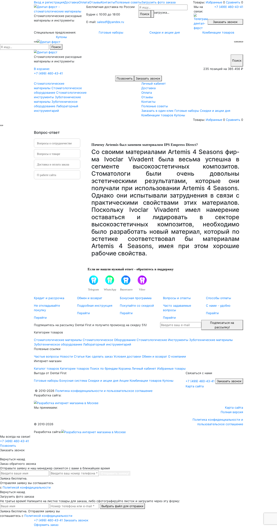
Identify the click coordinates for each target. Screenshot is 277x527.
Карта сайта (195, 386)
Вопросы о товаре (48, 153)
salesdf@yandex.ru (110, 22)
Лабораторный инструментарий (107, 344)
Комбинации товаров (218, 32)
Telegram (93, 289)
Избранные (214, 2)
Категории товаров (74, 368)
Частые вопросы (46, 356)
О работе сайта (46, 175)
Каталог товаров (46, 368)
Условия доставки (127, 356)
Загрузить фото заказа (159, 2)
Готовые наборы (111, 32)
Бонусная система (73, 380)
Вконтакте (126, 289)
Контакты (108, 2)
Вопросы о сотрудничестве (54, 143)
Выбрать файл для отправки (122, 506)
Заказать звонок (225, 22)
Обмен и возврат (154, 356)
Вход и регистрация (49, 2)
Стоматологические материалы (58, 340)
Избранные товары (171, 368)
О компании (177, 356)
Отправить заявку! (115, 473)
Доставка (71, 2)
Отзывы (95, 2)
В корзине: (42, 69)
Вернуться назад (12, 459)
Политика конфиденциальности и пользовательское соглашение (103, 391)
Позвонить (125, 78)
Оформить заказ (46, 525)
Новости (66, 356)
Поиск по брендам (104, 368)
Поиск (144, 14)
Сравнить (233, 2)
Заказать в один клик (157, 111)
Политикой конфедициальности (27, 487)
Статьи (79, 356)
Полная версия (232, 412)
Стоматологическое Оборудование (109, 340)
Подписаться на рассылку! (222, 325)
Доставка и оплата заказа (53, 164)
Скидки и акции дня (164, 32)
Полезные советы (128, 2)
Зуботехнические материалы (211, 340)
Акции (124, 380)
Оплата (84, 2)
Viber (142, 289)
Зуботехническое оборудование (58, 344)
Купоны (61, 37)
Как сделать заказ (99, 356)
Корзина (125, 368)
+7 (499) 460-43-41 (228, 7)
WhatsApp (109, 289)
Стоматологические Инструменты (162, 340)
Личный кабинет (153, 83)
